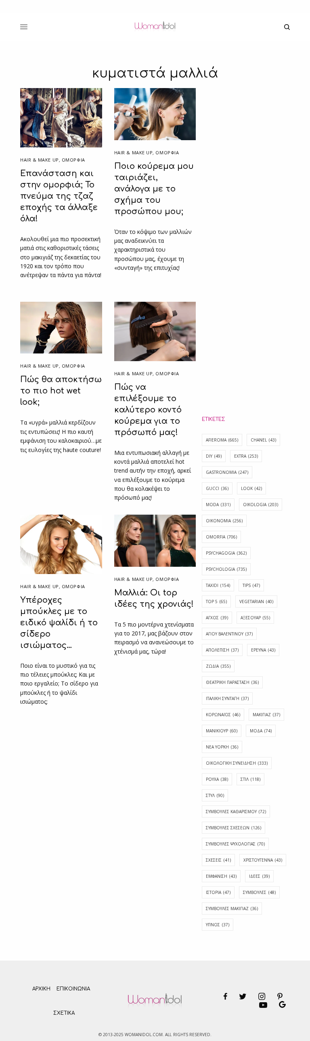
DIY (214, 456)
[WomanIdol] (154, 27)
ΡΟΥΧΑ (217, 779)
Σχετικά (64, 1013)
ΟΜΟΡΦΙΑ (73, 160)
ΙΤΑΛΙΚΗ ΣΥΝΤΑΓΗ (227, 698)
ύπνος (217, 924)
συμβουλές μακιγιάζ (232, 908)
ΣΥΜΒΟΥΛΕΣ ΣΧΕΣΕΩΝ (233, 828)
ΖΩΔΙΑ (218, 666)
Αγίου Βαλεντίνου (229, 634)
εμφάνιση (221, 876)
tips (251, 585)
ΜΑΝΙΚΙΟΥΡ (221, 731)
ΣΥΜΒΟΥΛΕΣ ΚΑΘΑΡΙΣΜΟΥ (236, 811)
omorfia (221, 537)
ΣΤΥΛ (215, 795)
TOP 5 (216, 601)
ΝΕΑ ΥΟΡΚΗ (222, 747)
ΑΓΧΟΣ (217, 617)
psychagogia (226, 553)
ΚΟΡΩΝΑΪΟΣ (223, 714)
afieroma (222, 440)
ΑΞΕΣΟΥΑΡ (255, 617)
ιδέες (259, 876)
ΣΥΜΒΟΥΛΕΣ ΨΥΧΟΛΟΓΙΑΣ (235, 844)
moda (218, 504)
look (251, 488)
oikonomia (224, 521)
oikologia (260, 504)
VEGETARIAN (256, 601)
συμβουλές (259, 892)
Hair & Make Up (39, 160)
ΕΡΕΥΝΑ (263, 650)
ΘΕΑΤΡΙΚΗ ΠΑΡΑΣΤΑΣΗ (232, 682)
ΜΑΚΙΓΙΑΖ (266, 714)
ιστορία (218, 892)
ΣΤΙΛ (250, 779)
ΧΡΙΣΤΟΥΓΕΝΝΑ (262, 860)
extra (246, 456)
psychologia (226, 569)
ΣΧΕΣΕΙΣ (218, 860)
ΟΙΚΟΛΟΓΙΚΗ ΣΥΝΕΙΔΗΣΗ (237, 763)
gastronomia (227, 472)
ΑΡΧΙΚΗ (41, 989)
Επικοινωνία (73, 989)
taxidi (218, 585)
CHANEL (263, 440)
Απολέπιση (222, 650)
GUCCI (217, 488)
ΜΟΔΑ (261, 731)
